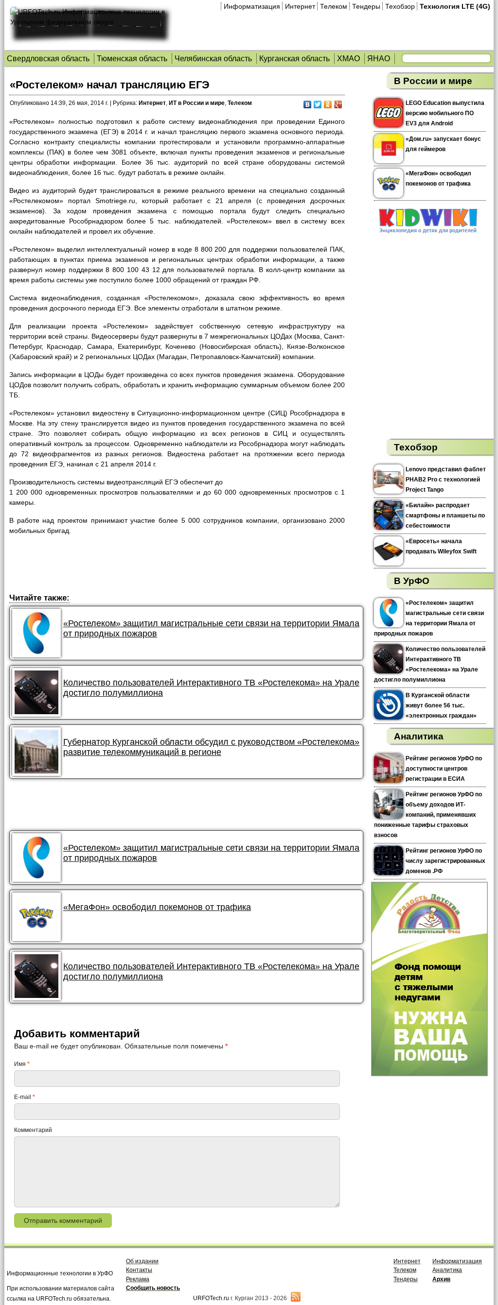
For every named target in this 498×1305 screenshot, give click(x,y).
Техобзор (400, 6)
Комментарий (33, 1130)
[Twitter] (318, 104)
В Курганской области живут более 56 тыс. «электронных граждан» (441, 705)
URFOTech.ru (211, 1298)
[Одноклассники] (328, 104)
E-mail (24, 1097)
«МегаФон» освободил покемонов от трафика (157, 907)
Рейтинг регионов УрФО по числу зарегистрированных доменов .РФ (445, 861)
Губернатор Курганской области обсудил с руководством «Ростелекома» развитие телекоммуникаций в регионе (211, 747)
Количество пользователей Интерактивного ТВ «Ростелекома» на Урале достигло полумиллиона (211, 688)
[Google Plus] (338, 104)
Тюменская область (132, 58)
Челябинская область (213, 58)
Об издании (142, 1261)
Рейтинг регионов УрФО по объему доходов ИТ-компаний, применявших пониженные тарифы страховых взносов (428, 815)
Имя (22, 1064)
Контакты (139, 1270)
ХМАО (348, 58)
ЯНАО (378, 58)
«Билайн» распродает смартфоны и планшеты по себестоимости (445, 515)
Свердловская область (48, 58)
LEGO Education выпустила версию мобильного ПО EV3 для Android (445, 113)
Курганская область (294, 58)
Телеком (333, 6)
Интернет (300, 6)
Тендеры (366, 6)
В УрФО (411, 581)
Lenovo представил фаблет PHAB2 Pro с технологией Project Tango (446, 479)
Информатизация (252, 6)
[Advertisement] (186, 565)
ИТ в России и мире (197, 103)
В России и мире (433, 81)
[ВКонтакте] (307, 104)
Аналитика (419, 736)
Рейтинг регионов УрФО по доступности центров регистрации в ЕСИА (444, 768)
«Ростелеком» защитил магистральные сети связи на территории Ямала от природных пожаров (211, 628)
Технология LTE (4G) (455, 6)
